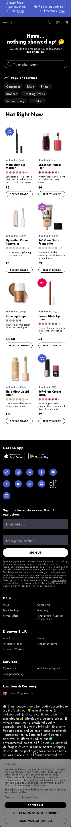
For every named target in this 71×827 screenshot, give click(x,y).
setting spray (15, 100)
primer (45, 86)
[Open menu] (5, 22)
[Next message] (67, 8)
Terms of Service (39, 585)
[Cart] (66, 22)
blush (30, 86)
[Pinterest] (29, 472)
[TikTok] (6, 472)
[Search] (50, 22)
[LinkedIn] (29, 484)
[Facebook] (41, 472)
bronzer (11, 93)
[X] (6, 484)
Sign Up (35, 552)
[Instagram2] (6, 495)
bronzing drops (34, 93)
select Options (19, 345)
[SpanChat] (18, 484)
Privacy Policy (18, 585)
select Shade (19, 194)
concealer (13, 86)
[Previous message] (3, 8)
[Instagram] (18, 472)
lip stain (37, 100)
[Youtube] (53, 472)
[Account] (58, 22)
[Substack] (41, 484)
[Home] (13, 22)
